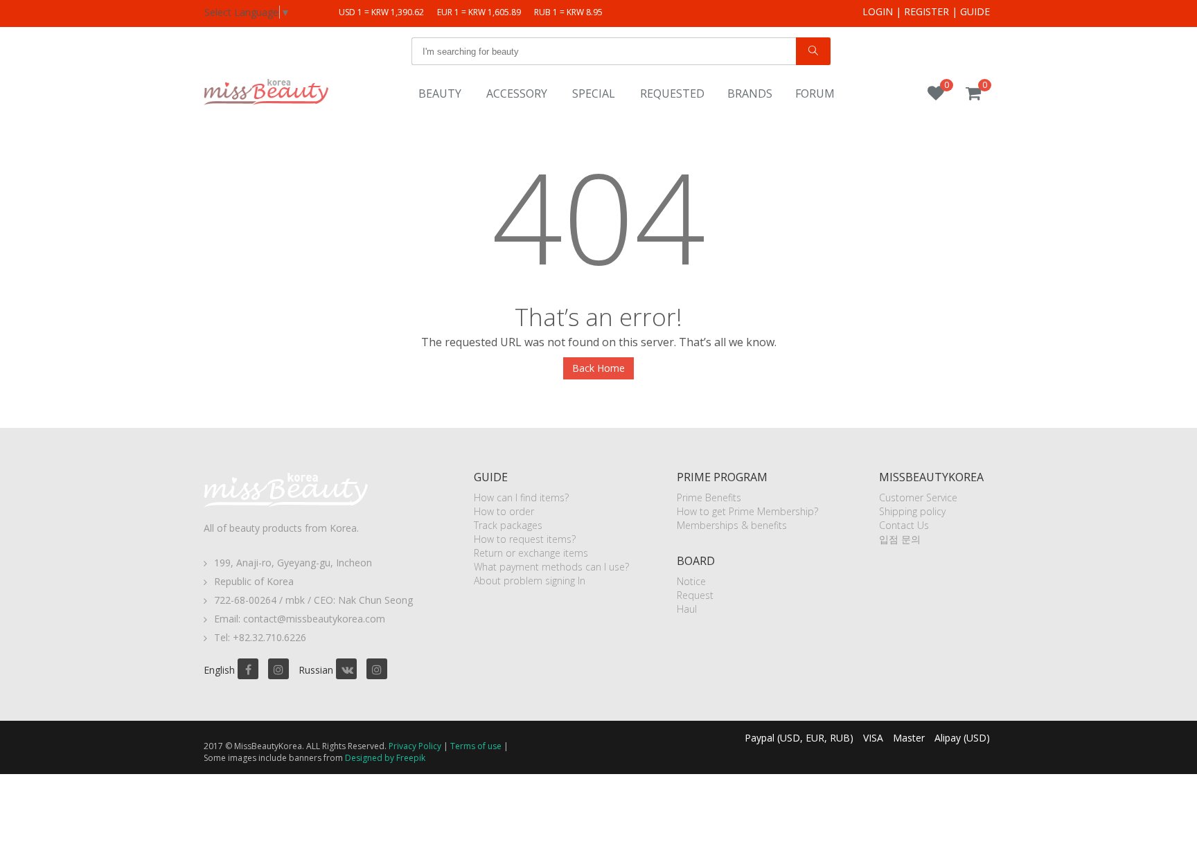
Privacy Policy (415, 746)
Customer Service (918, 497)
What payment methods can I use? (551, 566)
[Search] (813, 51)
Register (926, 11)
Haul (687, 609)
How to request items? (525, 539)
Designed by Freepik (385, 758)
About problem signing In (529, 580)
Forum (815, 93)
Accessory (516, 93)
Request (695, 595)
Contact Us (904, 525)
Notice (691, 581)
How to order (504, 511)
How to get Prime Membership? (747, 511)
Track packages (508, 525)
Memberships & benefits (732, 525)
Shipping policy (912, 511)
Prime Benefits (709, 497)
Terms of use (476, 746)
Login (877, 11)
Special (593, 93)
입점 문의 (900, 539)
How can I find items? (521, 497)
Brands (749, 93)
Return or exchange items (531, 552)
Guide (975, 11)
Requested (672, 93)
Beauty (439, 93)
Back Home (598, 368)
